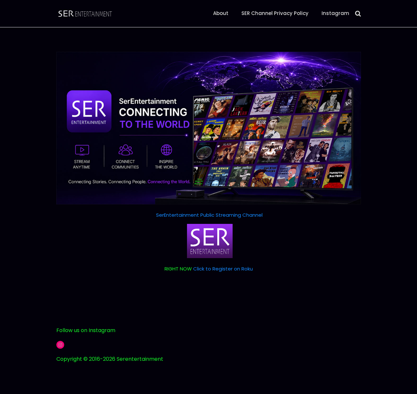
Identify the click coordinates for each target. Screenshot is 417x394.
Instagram (335, 13)
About (220, 13)
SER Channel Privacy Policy (275, 13)
